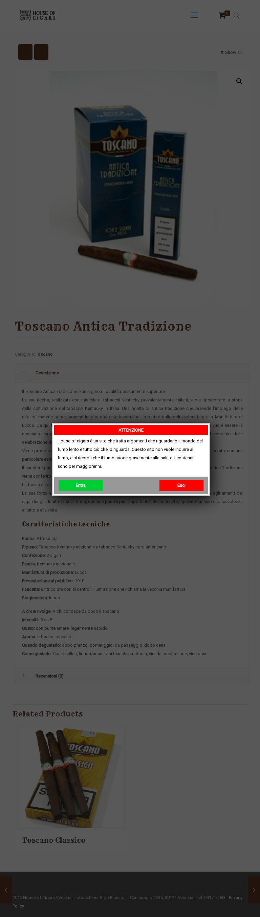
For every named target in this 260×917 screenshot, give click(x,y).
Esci (181, 485)
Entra (81, 485)
